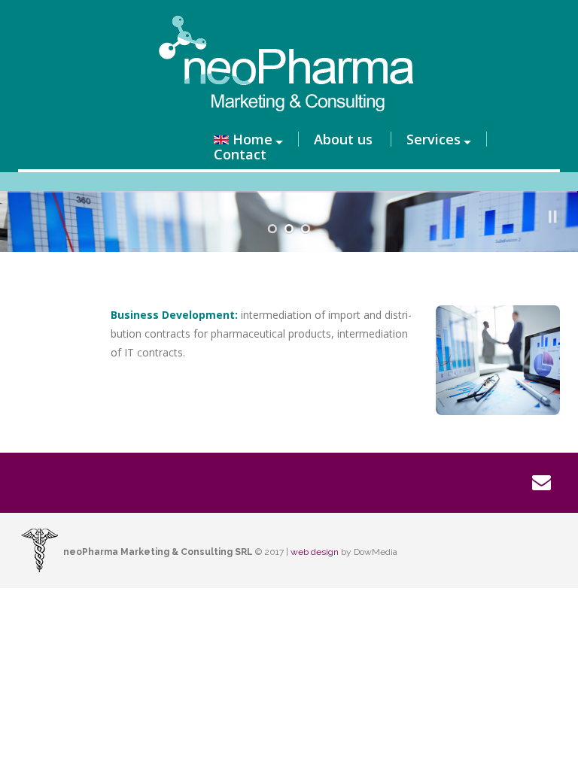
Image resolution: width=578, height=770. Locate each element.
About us (343, 139)
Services (433, 139)
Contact (240, 154)
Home (252, 139)
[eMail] (541, 483)
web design (315, 552)
